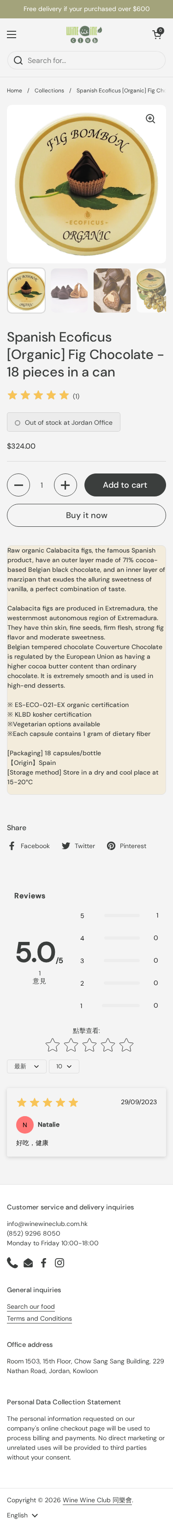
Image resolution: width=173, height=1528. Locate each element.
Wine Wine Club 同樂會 (97, 1500)
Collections (49, 90)
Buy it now (86, 515)
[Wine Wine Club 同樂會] (84, 34)
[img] (38, 396)
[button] (157, 34)
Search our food (31, 1306)
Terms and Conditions (39, 1318)
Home (14, 90)
